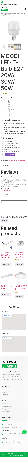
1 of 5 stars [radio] (2, 191)
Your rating (5, 189)
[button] (24, 19)
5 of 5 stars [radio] (10, 191)
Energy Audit (5, 409)
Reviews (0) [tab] (7, 165)
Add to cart (10, 155)
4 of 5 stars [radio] (8, 191)
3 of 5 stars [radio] (6, 191)
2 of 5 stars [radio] (4, 191)
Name (3, 203)
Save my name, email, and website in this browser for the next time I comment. (14, 217)
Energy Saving (6, 411)
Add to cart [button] (5, 264)
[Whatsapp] (24, 432)
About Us (4, 392)
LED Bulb (8, 13)
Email (3, 209)
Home (2, 13)
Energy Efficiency (6, 406)
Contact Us (5, 394)
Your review (5, 194)
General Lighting (13, 160)
